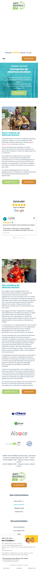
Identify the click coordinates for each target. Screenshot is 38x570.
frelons (4, 144)
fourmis (9, 144)
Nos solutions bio (19, 530)
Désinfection (19, 512)
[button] (4, 59)
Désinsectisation (19, 505)
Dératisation (18, 501)
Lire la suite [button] (6, 233)
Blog (19, 534)
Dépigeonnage (19, 508)
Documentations (19, 527)
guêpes (31, 142)
